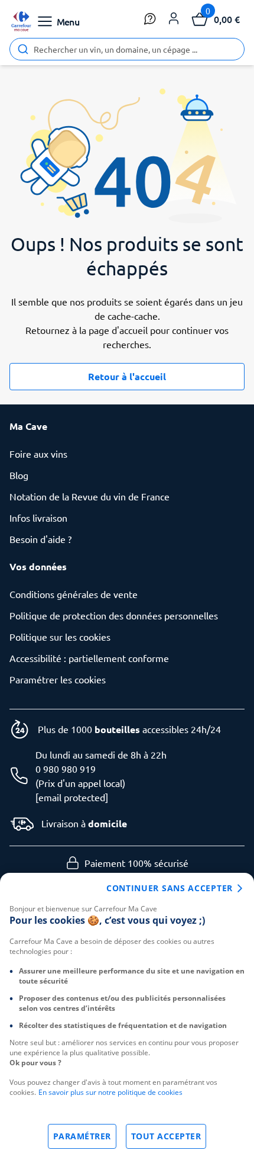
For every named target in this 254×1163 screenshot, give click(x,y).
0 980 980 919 (65, 769)
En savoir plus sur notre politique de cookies (110, 1092)
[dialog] (127, 1018)
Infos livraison (38, 517)
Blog (18, 475)
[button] (173, 19)
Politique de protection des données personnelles (113, 615)
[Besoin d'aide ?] (150, 19)
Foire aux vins (38, 454)
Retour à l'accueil (127, 376)
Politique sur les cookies (59, 636)
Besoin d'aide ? (40, 539)
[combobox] (127, 49)
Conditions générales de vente (73, 594)
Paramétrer (82, 1136)
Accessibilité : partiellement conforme (89, 658)
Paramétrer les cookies (57, 679)
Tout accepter (166, 1136)
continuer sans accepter (169, 888)
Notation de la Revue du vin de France (89, 496)
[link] (21, 21)
